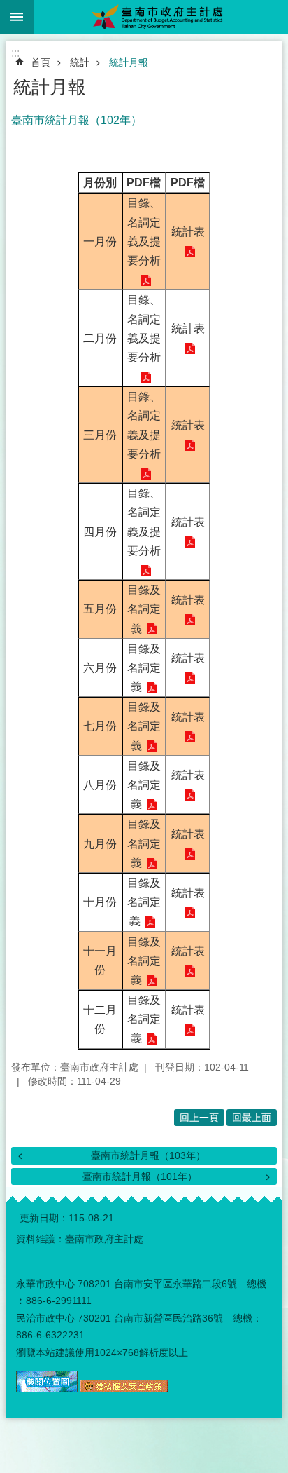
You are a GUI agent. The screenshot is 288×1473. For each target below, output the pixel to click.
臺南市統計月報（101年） (139, 1176)
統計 (79, 62)
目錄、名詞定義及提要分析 (144, 231)
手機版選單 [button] (17, 17)
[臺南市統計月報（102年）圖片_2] (124, 1388)
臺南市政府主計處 (161, 17)
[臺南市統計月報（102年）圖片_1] (47, 1388)
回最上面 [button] (251, 1117)
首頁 (40, 62)
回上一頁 (199, 1117)
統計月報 (128, 62)
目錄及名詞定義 (144, 609)
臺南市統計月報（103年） (148, 1155)
